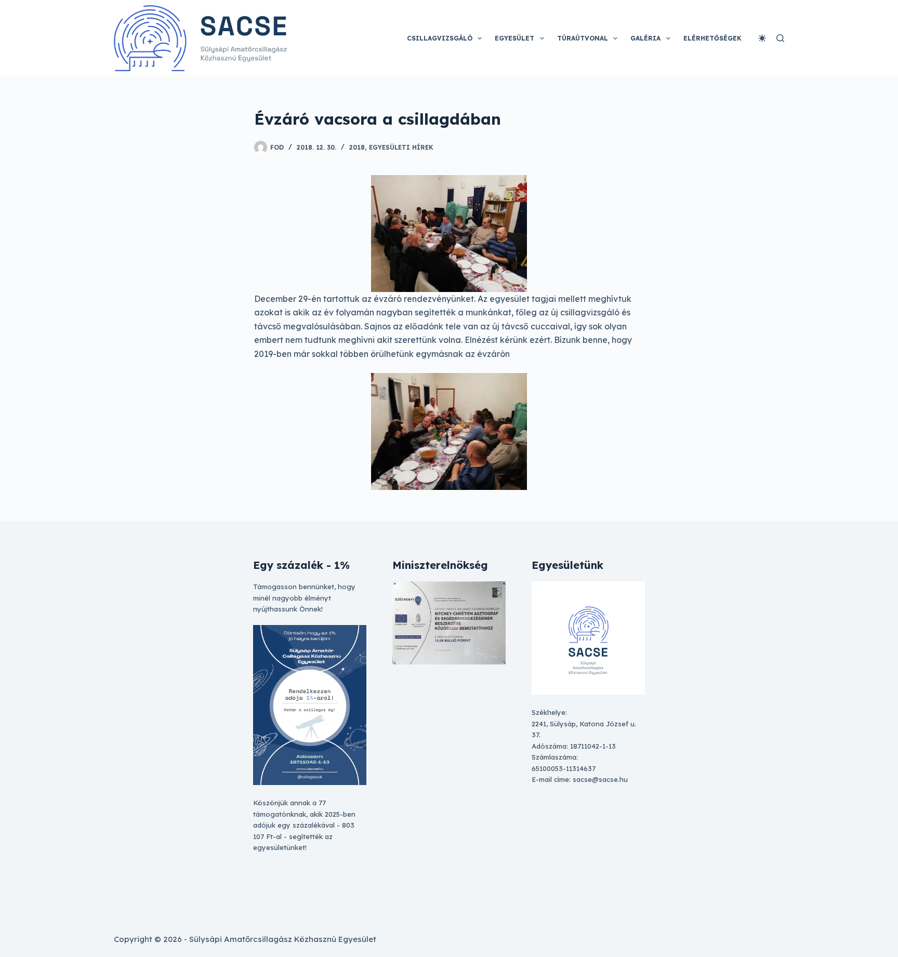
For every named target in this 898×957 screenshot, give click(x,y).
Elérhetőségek (712, 38)
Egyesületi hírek (401, 147)
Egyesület (514, 38)
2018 (357, 147)
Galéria (645, 38)
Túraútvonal (582, 38)
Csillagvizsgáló (439, 38)
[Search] (780, 38)
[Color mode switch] (762, 38)
